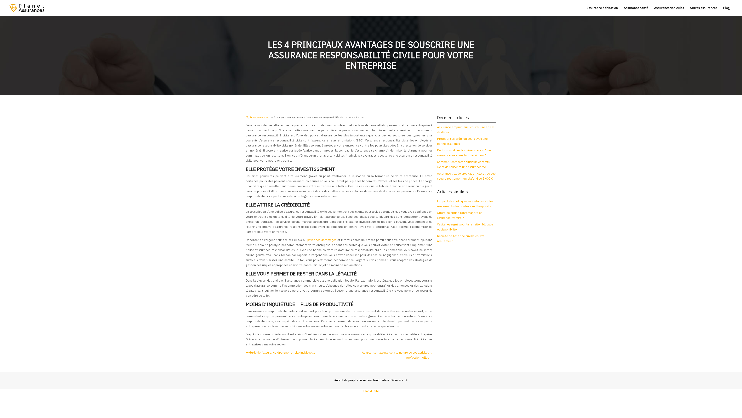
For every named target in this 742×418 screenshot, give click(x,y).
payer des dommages (321, 240)
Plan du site (371, 391)
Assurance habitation (602, 8)
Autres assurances (703, 8)
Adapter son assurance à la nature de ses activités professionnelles (395, 355)
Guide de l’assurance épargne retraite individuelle (282, 352)
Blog (726, 8)
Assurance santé (636, 8)
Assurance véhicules (669, 8)
